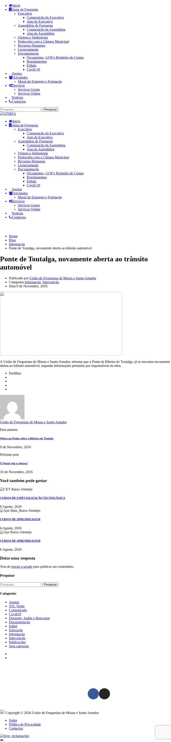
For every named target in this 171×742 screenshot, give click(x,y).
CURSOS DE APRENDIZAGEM (20, 519)
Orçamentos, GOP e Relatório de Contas (55, 57)
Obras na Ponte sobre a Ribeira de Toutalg (26, 438)
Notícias (17, 97)
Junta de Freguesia (25, 9)
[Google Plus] (10, 381)
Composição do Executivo (45, 17)
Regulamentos (37, 61)
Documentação (28, 53)
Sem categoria (19, 646)
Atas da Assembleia (40, 33)
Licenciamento (28, 49)
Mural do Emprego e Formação (40, 81)
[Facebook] (10, 377)
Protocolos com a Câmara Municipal (43, 41)
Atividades (20, 77)
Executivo (25, 13)
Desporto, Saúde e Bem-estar (29, 618)
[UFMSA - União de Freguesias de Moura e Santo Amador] (8, 114)
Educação (16, 630)
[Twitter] (10, 385)
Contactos (19, 101)
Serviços (19, 85)
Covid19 (15, 614)
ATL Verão (16, 606)
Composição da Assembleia (46, 29)
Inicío (16, 5)
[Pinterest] (10, 389)
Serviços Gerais (29, 89)
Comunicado (18, 610)
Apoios (17, 73)
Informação (33, 282)
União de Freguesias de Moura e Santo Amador (62, 278)
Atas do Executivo (40, 21)
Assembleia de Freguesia (35, 25)
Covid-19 (33, 69)
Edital (13, 626)
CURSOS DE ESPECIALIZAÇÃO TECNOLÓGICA (32, 498)
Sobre (13, 720)
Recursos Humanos (31, 45)
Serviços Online (29, 93)
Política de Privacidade (25, 724)
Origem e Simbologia (33, 37)
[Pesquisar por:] (21, 109)
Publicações (17, 642)
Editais (31, 65)
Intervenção (51, 282)
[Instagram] (104, 693)
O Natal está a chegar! (14, 463)
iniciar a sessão (21, 566)
